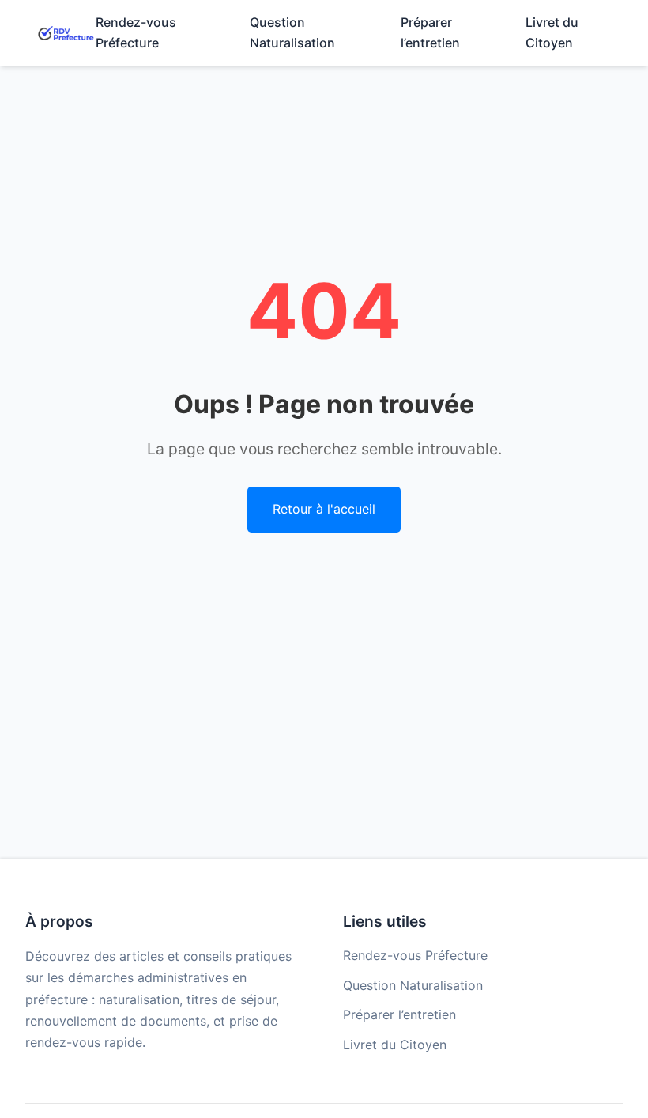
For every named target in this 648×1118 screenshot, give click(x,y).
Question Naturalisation (413, 985)
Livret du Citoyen (394, 1044)
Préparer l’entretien (399, 1014)
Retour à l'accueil (324, 509)
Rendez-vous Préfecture (415, 955)
